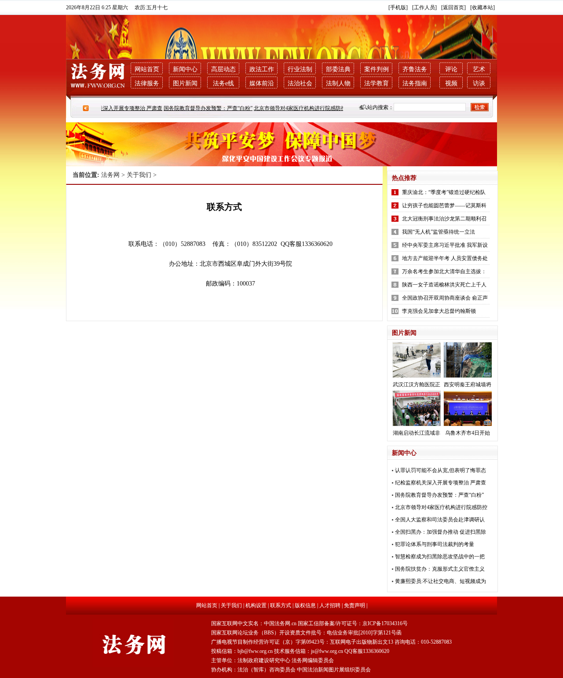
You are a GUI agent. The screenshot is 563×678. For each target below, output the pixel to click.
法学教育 (376, 83)
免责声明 (354, 605)
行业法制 (300, 69)
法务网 (110, 175)
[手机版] (398, 7)
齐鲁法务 (414, 69)
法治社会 (300, 83)
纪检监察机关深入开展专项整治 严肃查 (111, 108)
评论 (451, 69)
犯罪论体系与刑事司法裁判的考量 (434, 544)
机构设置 (256, 605)
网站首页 (147, 69)
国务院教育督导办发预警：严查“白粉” (202, 108)
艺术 (479, 69)
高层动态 (223, 69)
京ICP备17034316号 (385, 623)
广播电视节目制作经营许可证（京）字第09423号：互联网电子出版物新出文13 (302, 642)
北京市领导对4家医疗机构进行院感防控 (294, 108)
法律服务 (147, 83)
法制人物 (338, 83)
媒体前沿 (261, 83)
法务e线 (223, 83)
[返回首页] (453, 7)
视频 (451, 83)
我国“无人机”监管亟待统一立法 (438, 232)
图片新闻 (185, 83)
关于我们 (139, 175)
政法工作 (261, 69)
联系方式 (280, 605)
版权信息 (305, 605)
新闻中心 (185, 69)
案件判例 (376, 69)
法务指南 (414, 83)
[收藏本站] (482, 7)
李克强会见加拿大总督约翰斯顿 (439, 311)
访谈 (479, 83)
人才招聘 (329, 605)
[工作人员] (424, 7)
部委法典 (338, 69)
